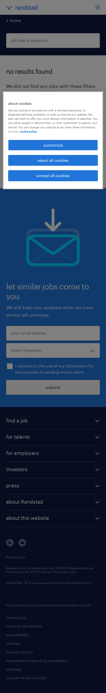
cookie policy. (28, 131)
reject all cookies (53, 160)
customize (53, 145)
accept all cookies (53, 175)
